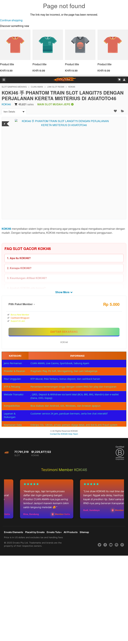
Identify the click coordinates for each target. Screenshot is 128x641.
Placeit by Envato (35, 532)
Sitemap (84, 532)
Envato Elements (13, 532)
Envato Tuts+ (54, 532)
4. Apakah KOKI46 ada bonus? (26, 288)
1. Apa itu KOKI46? (19, 258)
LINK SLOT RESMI (55, 86)
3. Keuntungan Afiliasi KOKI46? (27, 278)
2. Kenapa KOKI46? (19, 268)
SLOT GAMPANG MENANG (14, 86)
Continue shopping (11, 20)
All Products (71, 532)
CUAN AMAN (37, 86)
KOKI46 (71, 86)
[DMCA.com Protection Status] (4, 121)
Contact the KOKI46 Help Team (64, 433)
